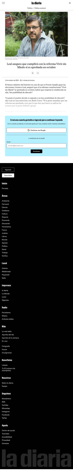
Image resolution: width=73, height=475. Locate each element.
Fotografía (6, 346)
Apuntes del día (8, 335)
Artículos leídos (7, 319)
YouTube (5, 405)
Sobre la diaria (7, 383)
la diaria (5, 290)
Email (9, 142)
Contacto (5, 443)
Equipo (4, 386)
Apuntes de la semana (10, 338)
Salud (4, 249)
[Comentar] (38, 73)
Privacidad (6, 440)
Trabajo (5, 253)
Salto (4, 278)
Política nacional (40, 8)
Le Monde (6, 294)
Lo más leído (7, 331)
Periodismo (6, 313)
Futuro (4, 230)
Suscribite (8, 175)
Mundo (4, 240)
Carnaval (5, 204)
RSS (3, 402)
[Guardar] (32, 73)
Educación (6, 223)
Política (29, 8)
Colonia (5, 268)
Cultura (5, 214)
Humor (4, 349)
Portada (5, 188)
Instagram (6, 412)
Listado (5, 365)
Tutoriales (5, 434)
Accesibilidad (7, 437)
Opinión (5, 243)
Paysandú (5, 275)
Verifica (5, 256)
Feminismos (6, 227)
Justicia (5, 233)
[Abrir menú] (3, 3)
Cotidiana (5, 211)
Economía (5, 220)
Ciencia (5, 207)
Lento (4, 297)
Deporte (5, 217)
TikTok (4, 418)
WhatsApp (6, 408)
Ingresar (8, 170)
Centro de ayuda (8, 430)
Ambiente (5, 201)
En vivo (4, 341)
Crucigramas (7, 353)
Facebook (6, 415)
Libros (4, 236)
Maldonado (6, 271)
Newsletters (6, 399)
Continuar (36, 151)
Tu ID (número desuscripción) (8, 369)
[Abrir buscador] (70, 3)
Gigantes (5, 300)
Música (4, 316)
